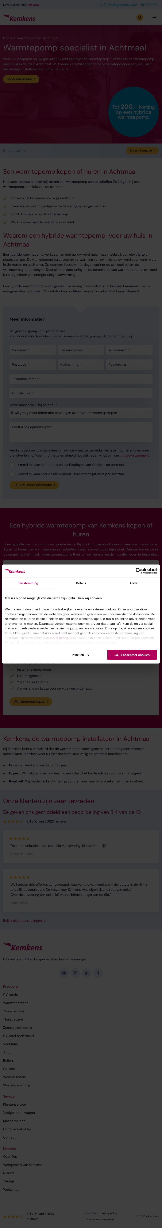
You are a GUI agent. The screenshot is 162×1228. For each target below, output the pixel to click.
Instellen (78, 655)
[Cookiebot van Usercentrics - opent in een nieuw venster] (138, 571)
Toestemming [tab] (28, 583)
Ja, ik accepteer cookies (132, 655)
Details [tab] (81, 583)
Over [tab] (133, 583)
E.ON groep (59, 638)
